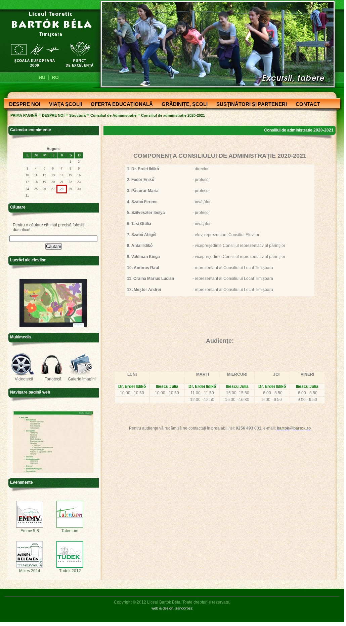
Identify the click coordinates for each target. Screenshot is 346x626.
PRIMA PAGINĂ (23, 115)
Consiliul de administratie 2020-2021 (173, 115)
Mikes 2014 (29, 571)
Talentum (69, 531)
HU (42, 77)
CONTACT (306, 104)
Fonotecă (52, 379)
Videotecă (24, 379)
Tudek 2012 (70, 571)
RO (55, 77)
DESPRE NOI (22, 104)
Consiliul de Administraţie (113, 115)
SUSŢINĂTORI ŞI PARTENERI (249, 104)
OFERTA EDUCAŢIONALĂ (120, 104)
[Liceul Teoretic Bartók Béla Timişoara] (48, 39)
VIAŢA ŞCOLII (63, 104)
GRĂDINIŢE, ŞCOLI (183, 104)
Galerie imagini (82, 379)
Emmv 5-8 (29, 531)
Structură (77, 115)
